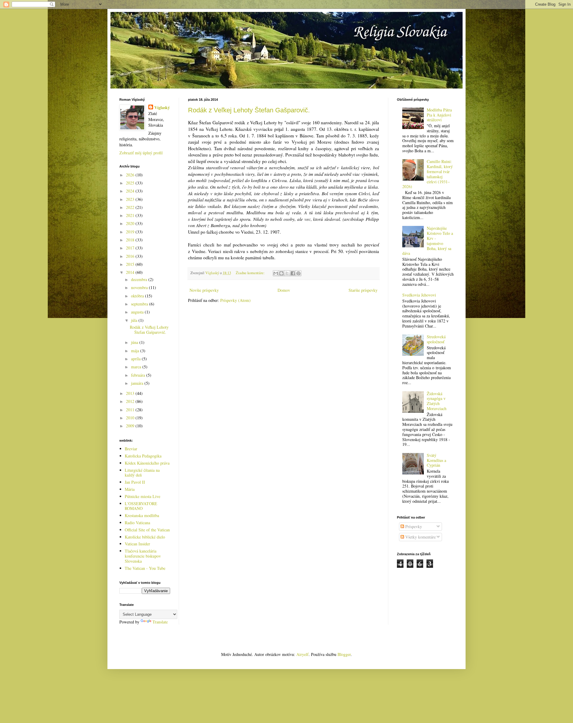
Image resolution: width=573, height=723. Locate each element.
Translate (160, 622)
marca (136, 367)
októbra (138, 296)
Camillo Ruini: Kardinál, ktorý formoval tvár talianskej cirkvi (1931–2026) (427, 174)
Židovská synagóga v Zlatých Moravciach (436, 401)
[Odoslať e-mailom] (276, 273)
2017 (130, 248)
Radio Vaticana (137, 522)
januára (137, 383)
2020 (130, 223)
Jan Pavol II (135, 482)
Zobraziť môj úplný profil (141, 153)
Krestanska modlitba (142, 515)
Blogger (344, 654)
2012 (130, 401)
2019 (130, 232)
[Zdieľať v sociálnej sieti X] (287, 273)
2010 (130, 418)
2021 (130, 215)
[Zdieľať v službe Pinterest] (298, 273)
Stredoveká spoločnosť (436, 339)
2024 (130, 191)
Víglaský (162, 108)
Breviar (131, 449)
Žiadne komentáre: (251, 272)
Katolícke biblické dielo (145, 537)
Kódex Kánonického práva (147, 463)
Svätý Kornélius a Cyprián (436, 460)
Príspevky (413, 526)
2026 (130, 175)
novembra (140, 287)
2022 (130, 207)
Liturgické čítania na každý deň (142, 472)
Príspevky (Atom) (235, 300)
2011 (130, 409)
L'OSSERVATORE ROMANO (141, 506)
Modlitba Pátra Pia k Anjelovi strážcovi (439, 115)
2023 (130, 199)
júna (135, 342)
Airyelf (302, 654)
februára (138, 375)
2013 (130, 393)
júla (134, 320)
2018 (130, 240)
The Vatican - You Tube (145, 568)
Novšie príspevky (204, 290)
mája (135, 350)
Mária (130, 489)
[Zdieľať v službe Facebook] (293, 273)
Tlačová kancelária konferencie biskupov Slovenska (143, 556)
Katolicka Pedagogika (143, 456)
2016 (130, 256)
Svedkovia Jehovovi (419, 295)
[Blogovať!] (281, 273)
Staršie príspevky (363, 290)
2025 (130, 183)
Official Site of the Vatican (147, 530)
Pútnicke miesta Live (142, 496)
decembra (139, 279)
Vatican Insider (137, 544)
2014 (130, 272)
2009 (130, 426)
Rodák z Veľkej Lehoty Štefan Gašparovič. (249, 110)
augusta (138, 312)
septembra (140, 304)
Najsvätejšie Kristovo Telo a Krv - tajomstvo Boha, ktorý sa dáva (427, 240)
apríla (136, 359)
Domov (284, 290)
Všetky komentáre (420, 537)
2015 (130, 264)
